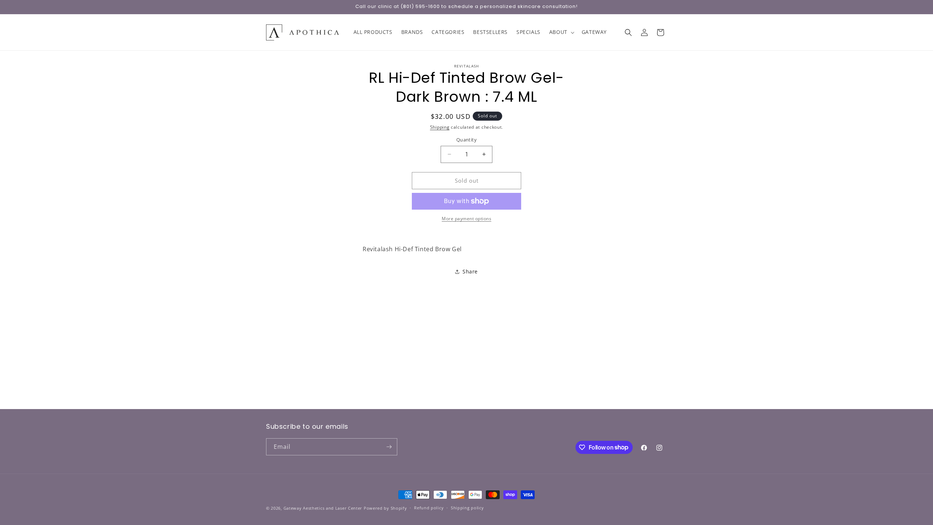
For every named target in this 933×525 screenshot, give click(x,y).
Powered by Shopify (385, 508)
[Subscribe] (389, 446)
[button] (561, 32)
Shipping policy (467, 507)
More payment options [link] (466, 218)
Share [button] (470, 271)
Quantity (466, 139)
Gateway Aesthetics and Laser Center (323, 508)
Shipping (440, 127)
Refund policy (429, 507)
